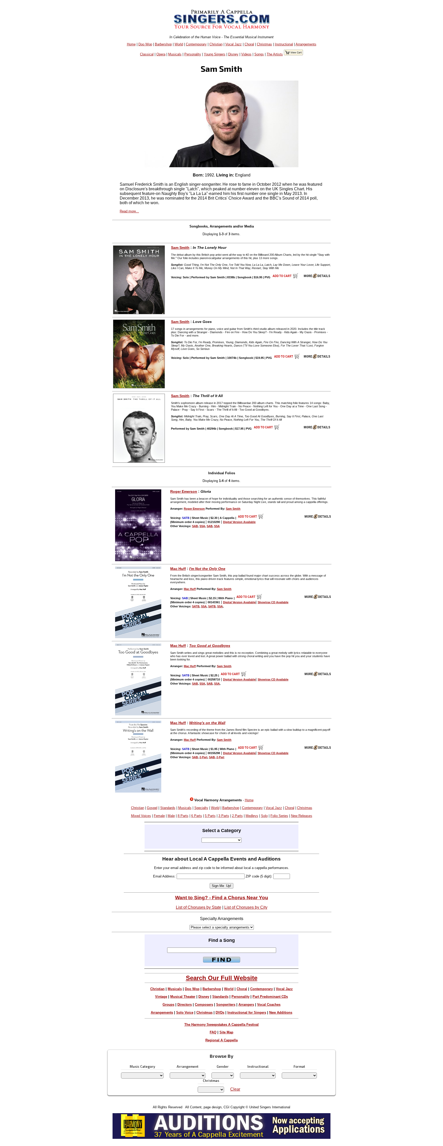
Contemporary (196, 44)
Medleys (252, 816)
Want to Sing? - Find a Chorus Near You (221, 897)
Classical (147, 54)
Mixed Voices (141, 816)
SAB (195, 526)
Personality (192, 54)
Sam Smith (180, 247)
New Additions (280, 1012)
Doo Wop (145, 44)
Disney (233, 54)
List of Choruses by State (198, 907)
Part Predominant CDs (270, 997)
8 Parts (183, 816)
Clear (235, 1089)
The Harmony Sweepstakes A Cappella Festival (221, 1024)
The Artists (275, 54)
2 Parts (237, 816)
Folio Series (279, 816)
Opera (160, 54)
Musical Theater (182, 997)
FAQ (213, 1032)
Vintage (161, 997)
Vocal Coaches (268, 1004)
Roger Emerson (183, 491)
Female (159, 816)
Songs (259, 54)
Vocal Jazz (233, 44)
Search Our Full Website (221, 977)
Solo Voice (184, 1012)
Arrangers (246, 1004)
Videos (246, 54)
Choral (249, 44)
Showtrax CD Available (273, 602)
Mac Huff (178, 569)
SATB (195, 606)
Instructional (284, 44)
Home (131, 44)
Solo (264, 816)
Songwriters (225, 1004)
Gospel (152, 808)
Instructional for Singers (246, 1012)
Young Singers (214, 54)
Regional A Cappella (221, 1040)
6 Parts (196, 816)
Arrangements (306, 44)
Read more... (129, 211)
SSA (202, 526)
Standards (167, 808)
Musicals (175, 54)
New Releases (301, 816)
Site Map (226, 1032)
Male (171, 816)
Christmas (264, 44)
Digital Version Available (239, 521)
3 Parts (223, 816)
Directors (184, 1004)
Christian (216, 44)
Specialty (201, 808)
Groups (168, 1004)
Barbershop (163, 44)
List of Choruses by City (245, 907)
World (179, 44)
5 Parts (210, 816)
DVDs (220, 1012)
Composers (204, 1004)
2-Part (203, 757)
